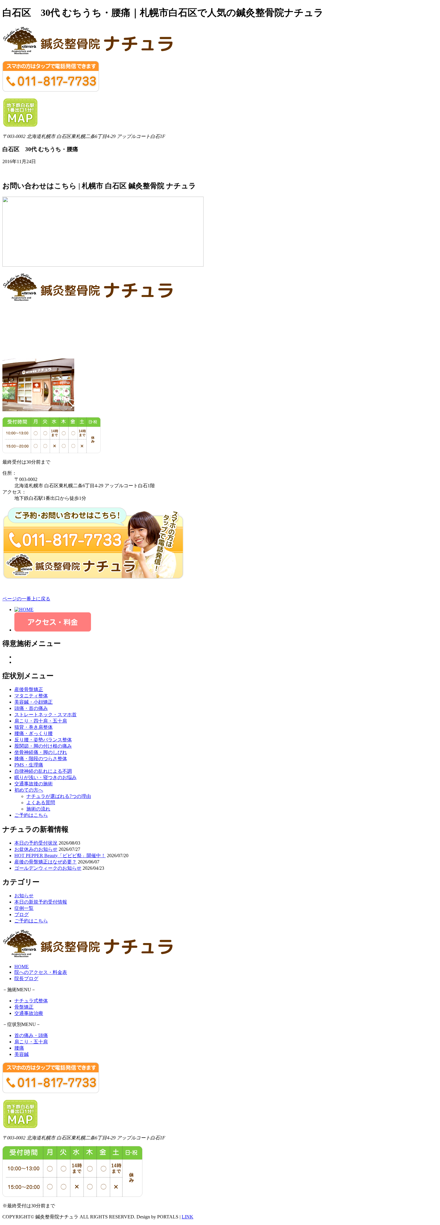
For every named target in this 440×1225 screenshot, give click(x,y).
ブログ (21, 914)
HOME (21, 966)
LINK (187, 1216)
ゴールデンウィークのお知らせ (47, 868)
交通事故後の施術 (33, 783)
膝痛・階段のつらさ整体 (40, 758)
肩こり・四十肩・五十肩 (40, 720)
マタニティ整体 (31, 695)
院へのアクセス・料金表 (40, 972)
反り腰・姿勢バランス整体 (43, 739)
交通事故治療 (28, 1013)
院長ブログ (26, 978)
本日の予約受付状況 (35, 842)
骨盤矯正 (24, 1007)
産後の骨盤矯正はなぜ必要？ (45, 861)
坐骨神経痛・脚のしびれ (40, 752)
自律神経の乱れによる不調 (43, 771)
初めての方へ (28, 790)
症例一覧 (24, 908)
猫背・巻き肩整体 (33, 727)
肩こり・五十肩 (31, 1041)
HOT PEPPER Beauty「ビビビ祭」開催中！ (60, 855)
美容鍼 (21, 1054)
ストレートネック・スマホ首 (45, 714)
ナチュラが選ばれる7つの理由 (58, 796)
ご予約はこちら (31, 815)
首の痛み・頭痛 (31, 1035)
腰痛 (19, 1048)
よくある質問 (40, 802)
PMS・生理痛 (28, 764)
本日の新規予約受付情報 (40, 901)
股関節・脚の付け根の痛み (43, 746)
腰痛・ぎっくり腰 (33, 733)
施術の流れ (38, 808)
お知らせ (24, 895)
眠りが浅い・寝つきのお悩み (45, 777)
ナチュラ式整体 (31, 1000)
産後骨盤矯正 (28, 689)
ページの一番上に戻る (26, 598)
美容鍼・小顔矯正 (33, 702)
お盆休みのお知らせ (35, 849)
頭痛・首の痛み (31, 708)
